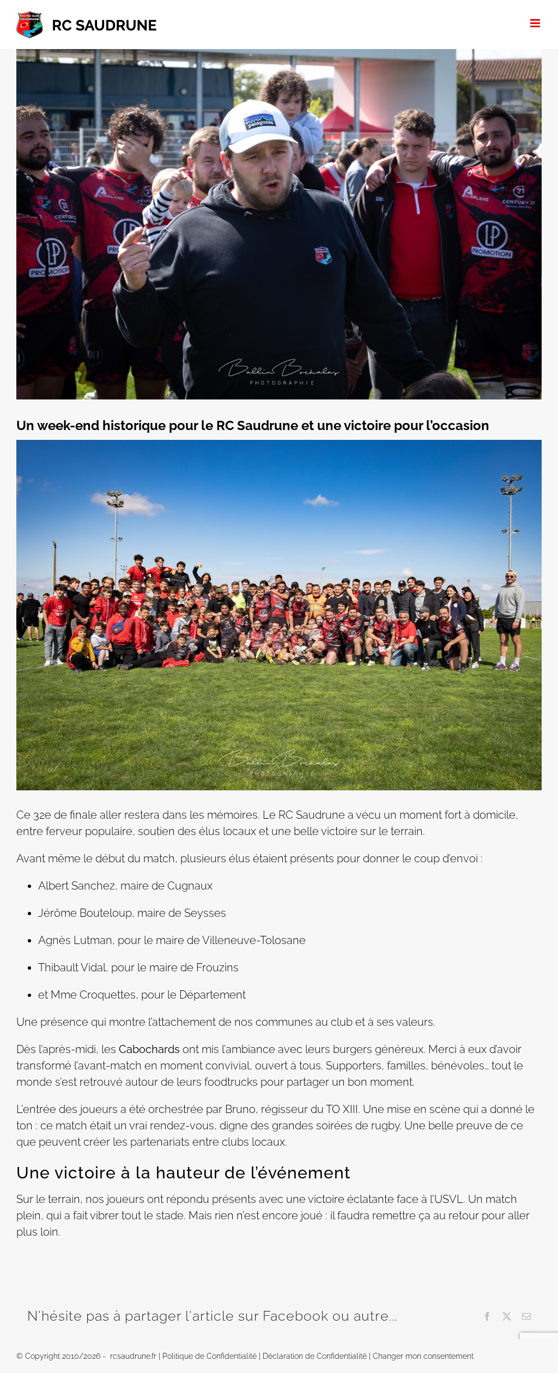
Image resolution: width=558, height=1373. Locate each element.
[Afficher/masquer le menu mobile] (536, 23)
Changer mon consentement (423, 1356)
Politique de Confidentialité (209, 1356)
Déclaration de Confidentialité (315, 1356)
